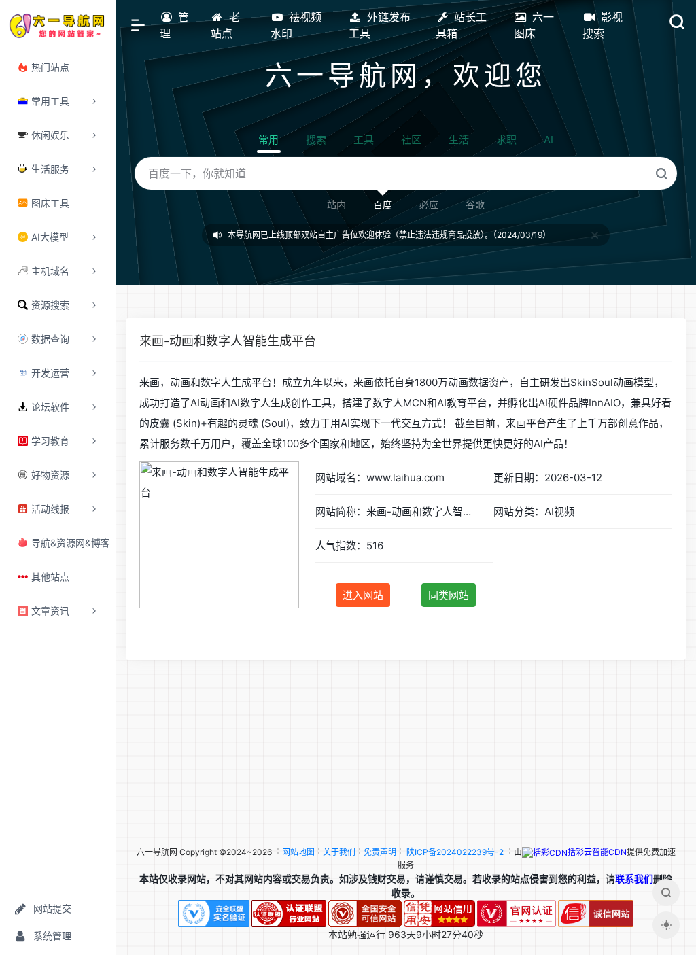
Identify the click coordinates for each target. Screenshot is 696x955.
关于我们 (339, 852)
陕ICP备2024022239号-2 (455, 852)
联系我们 (634, 878)
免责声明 (380, 852)
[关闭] (595, 234)
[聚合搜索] (666, 892)
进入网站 (363, 595)
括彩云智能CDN (597, 852)
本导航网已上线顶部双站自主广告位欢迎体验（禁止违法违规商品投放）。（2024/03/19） (389, 235)
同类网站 (448, 595)
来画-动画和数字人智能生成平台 (227, 341)
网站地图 (298, 852)
